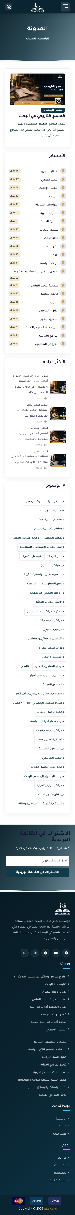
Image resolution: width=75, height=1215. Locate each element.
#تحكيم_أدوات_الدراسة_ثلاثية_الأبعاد (41, 574)
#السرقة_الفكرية (53, 803)
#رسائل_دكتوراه (31, 556)
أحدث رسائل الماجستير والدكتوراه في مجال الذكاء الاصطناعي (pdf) (31, 387)
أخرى (55, 255)
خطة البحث (51, 238)
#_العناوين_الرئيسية (51, 748)
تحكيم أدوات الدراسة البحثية (49, 1022)
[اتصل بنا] (8, 6)
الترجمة (54, 196)
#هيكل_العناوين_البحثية (49, 666)
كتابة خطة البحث (56, 984)
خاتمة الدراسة (49, 294)
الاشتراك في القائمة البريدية (37, 872)
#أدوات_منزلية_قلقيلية (50, 785)
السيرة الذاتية (50, 221)
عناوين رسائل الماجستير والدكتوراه (36, 271)
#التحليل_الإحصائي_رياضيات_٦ (45, 638)
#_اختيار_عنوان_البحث (51, 794)
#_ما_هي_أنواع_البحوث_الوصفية (44, 501)
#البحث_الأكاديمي (53, 758)
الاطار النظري (50, 171)
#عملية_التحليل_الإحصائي (48, 528)
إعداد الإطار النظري (54, 992)
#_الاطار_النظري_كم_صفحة (47, 593)
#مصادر (17, 703)
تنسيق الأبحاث (49, 230)
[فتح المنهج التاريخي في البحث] (37, 107)
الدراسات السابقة (47, 204)
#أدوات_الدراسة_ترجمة (50, 730)
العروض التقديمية (47, 344)
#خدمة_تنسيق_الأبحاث (50, 510)
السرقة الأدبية (49, 213)
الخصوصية (60, 1173)
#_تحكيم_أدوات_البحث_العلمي (45, 611)
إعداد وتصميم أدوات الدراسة (48, 1007)
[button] (65, 6)
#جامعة (32, 583)
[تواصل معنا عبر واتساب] (25, 953)
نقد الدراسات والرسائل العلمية (47, 1087)
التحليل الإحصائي (48, 188)
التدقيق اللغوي (49, 319)
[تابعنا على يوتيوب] (56, 953)
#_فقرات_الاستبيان (52, 565)
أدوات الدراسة (49, 263)
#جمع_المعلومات (53, 583)
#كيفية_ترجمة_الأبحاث (50, 712)
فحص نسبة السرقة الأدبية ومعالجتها (42, 1080)
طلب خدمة (60, 1134)
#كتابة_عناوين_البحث (26, 538)
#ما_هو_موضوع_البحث (50, 629)
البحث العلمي (50, 180)
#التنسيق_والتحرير (52, 657)
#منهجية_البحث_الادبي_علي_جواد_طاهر (40, 693)
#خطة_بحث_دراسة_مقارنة (47, 767)
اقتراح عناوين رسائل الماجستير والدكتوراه (40, 976)
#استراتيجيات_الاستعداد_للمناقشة (42, 547)
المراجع (54, 302)
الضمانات (60, 1165)
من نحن (61, 1158)
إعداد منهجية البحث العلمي (49, 999)
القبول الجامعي (49, 310)
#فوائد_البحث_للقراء (51, 648)
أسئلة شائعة (58, 1180)
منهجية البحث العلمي (45, 285)
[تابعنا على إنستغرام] (35, 953)
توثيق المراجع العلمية (53, 1095)
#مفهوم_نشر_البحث (51, 519)
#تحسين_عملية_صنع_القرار (47, 675)
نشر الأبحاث (51, 246)
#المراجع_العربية (53, 684)
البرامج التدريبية (49, 336)
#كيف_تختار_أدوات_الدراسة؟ (46, 721)
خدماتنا (62, 1126)
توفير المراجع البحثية (53, 1065)
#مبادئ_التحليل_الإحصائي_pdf (45, 703)
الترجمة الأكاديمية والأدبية (42, 327)
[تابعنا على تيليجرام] (45, 953)
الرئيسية (43, 38)
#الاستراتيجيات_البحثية (49, 602)
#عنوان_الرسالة (28, 803)
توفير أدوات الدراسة (54, 1014)
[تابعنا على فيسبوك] (66, 953)
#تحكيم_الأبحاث (54, 538)
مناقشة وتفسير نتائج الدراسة (47, 1049)
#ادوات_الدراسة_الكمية (49, 620)
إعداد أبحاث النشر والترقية (50, 1072)
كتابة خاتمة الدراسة (54, 1057)
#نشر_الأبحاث (55, 556)
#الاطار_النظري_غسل (50, 739)
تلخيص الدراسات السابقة (50, 1042)
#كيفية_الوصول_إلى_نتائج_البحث (44, 776)
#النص (25, 666)
